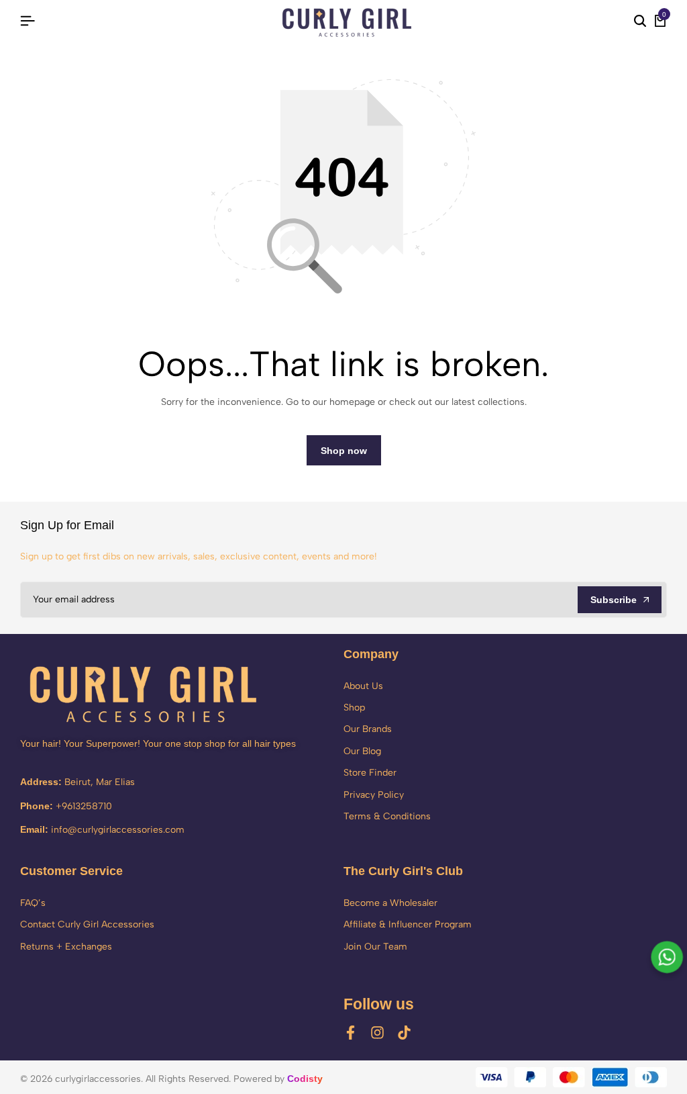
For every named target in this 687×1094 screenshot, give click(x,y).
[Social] (351, 1032)
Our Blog (362, 751)
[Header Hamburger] (27, 21)
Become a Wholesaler (390, 903)
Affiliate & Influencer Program (408, 924)
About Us (363, 686)
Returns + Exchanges (66, 946)
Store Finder (370, 772)
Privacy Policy (374, 795)
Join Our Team (375, 946)
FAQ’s (33, 903)
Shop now (344, 450)
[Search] (640, 21)
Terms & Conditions (387, 816)
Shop (354, 707)
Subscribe (613, 599)
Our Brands (368, 729)
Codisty (305, 1078)
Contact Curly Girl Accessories (87, 924)
